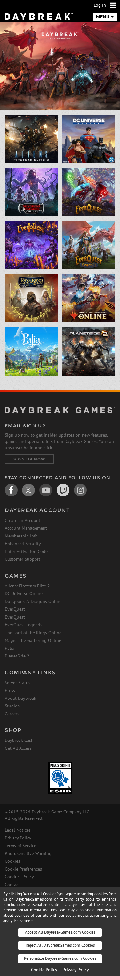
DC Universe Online (24, 593)
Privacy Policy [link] (75, 969)
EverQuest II (17, 617)
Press (10, 690)
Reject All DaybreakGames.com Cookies (60, 945)
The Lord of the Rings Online (33, 632)
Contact (12, 885)
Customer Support (22, 559)
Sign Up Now (29, 459)
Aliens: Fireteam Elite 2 (27, 586)
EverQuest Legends (23, 625)
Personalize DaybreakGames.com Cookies (60, 958)
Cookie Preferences (23, 869)
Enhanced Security (23, 543)
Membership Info (21, 536)
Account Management (26, 528)
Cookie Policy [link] (44, 969)
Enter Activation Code (26, 551)
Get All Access (18, 748)
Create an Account (22, 520)
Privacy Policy (18, 838)
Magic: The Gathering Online (33, 640)
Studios (12, 706)
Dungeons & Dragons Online (33, 601)
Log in (100, 5)
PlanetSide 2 (17, 656)
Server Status (17, 682)
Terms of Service (20, 845)
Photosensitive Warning (28, 853)
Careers (12, 714)
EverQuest (15, 609)
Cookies (12, 861)
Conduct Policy (19, 877)
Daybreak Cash (19, 740)
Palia (9, 648)
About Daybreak (20, 698)
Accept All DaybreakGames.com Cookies (60, 932)
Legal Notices (18, 830)
